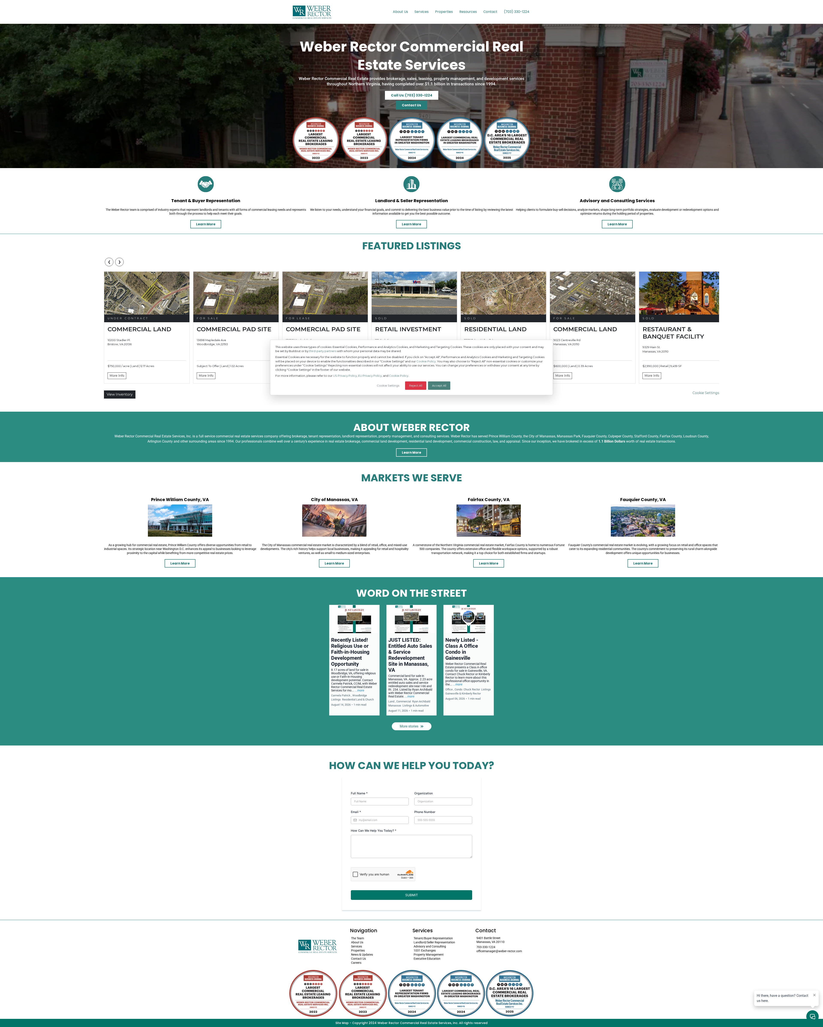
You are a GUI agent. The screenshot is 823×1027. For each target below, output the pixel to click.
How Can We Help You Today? (373, 830)
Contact (490, 11)
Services (422, 11)
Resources (468, 11)
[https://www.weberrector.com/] (311, 12)
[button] (354, 660)
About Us (400, 11)
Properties (444, 11)
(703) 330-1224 (516, 11)
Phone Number (424, 812)
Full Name (359, 793)
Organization (423, 793)
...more (359, 690)
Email (356, 812)
